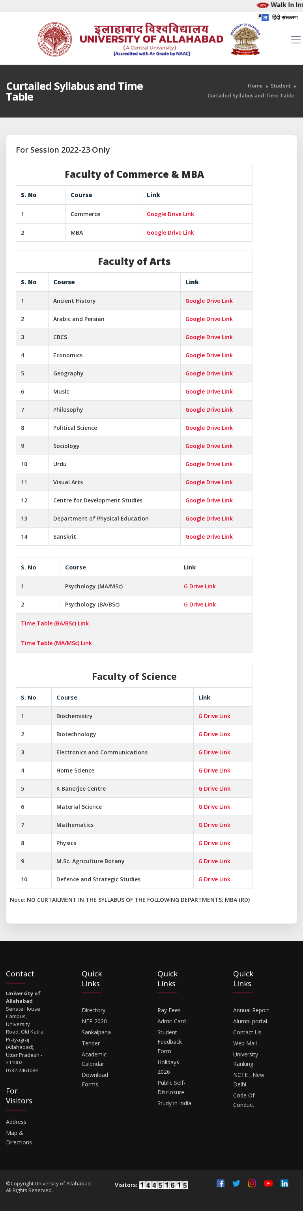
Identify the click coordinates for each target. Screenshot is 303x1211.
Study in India (174, 1103)
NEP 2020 (94, 1021)
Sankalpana (96, 1032)
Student (281, 85)
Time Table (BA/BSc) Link (55, 623)
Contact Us (247, 1032)
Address (16, 1121)
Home (255, 85)
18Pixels (173, 1198)
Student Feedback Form (169, 1041)
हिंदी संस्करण (284, 17)
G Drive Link (200, 586)
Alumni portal (250, 1021)
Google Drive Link (170, 214)
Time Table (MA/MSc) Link (56, 643)
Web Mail (245, 1043)
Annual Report (251, 1010)
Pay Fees (169, 1010)
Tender (91, 1043)
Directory (93, 1010)
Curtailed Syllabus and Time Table (251, 95)
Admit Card (171, 1021)
